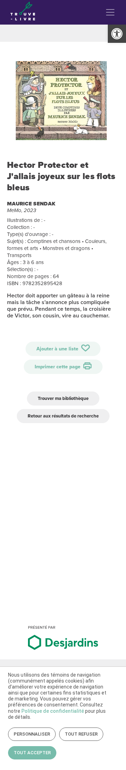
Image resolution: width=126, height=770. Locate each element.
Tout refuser (81, 734)
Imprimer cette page (58, 366)
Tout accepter (32, 752)
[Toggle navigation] (110, 12)
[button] (117, 34)
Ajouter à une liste (58, 349)
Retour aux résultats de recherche (63, 416)
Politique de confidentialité (52, 711)
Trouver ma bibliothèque (63, 398)
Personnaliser (32, 734)
